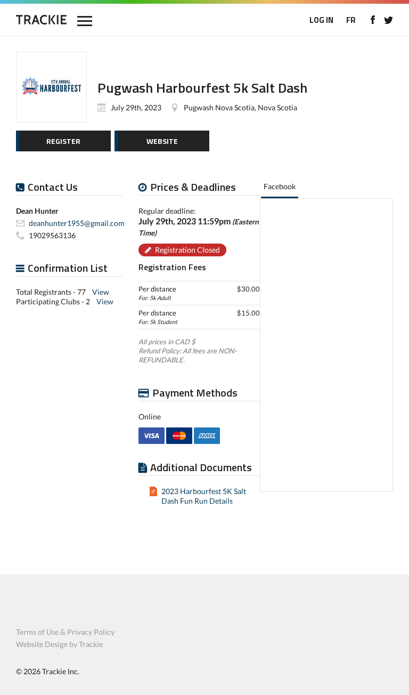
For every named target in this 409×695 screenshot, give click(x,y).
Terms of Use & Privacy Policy (65, 631)
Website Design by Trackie (59, 644)
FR (351, 20)
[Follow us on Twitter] (388, 19)
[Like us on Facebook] (372, 19)
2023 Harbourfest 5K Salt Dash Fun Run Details (203, 496)
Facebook (280, 186)
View (100, 291)
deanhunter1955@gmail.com (77, 223)
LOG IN (321, 20)
